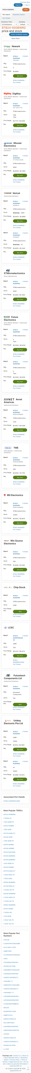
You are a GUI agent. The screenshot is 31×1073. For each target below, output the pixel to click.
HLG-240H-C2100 (10, 947)
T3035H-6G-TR (9, 890)
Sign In (27, 5)
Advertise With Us (15, 1066)
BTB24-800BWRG (10, 905)
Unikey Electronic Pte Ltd (13, 722)
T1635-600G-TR (9, 875)
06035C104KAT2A (10, 1038)
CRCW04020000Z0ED (11, 1000)
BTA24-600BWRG (10, 814)
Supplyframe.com (15, 1070)
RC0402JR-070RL (10, 966)
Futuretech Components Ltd (14, 678)
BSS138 (6, 1007)
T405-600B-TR (9, 841)
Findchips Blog (25, 2)
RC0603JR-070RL (10, 1045)
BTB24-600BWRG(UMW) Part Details (18, 662)
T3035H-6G (8, 912)
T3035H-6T (8, 818)
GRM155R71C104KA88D (12, 985)
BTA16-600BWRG (9, 856)
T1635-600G (8, 878)
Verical (12, 194)
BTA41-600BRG (9, 826)
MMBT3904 (8, 951)
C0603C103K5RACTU (11, 1041)
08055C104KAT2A (10, 1019)
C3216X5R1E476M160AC (12, 955)
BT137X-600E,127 (9, 833)
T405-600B (7, 829)
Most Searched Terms (12, 1058)
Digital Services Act (15, 1062)
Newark (15, 48)
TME (13, 449)
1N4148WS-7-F (9, 992)
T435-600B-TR (9, 863)
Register (18, 5)
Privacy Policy (14, 1060)
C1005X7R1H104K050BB (12, 943)
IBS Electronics (14, 495)
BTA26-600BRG (9, 848)
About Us (25, 1055)
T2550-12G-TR (9, 924)
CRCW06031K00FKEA (11, 1026)
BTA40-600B (8, 837)
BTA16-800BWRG (9, 860)
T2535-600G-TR (9, 897)
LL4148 (6, 1049)
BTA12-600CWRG (9, 852)
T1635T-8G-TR (9, 920)
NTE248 (6, 940)
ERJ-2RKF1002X (9, 1023)
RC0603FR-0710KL (10, 1011)
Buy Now (20, 76)
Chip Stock (19, 587)
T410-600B (7, 916)
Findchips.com (2, 3)
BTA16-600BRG (9, 867)
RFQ (20, 611)
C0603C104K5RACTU (11, 989)
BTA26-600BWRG (10, 893)
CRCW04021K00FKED (11, 974)
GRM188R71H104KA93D (12, 970)
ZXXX (5, 958)
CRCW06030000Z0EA (11, 996)
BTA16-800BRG (9, 844)
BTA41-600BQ (8, 909)
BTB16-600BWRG (9, 882)
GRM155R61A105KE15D (11, 1030)
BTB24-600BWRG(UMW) (18, 638)
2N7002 (6, 1034)
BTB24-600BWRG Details (19, 34)
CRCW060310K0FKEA (11, 962)
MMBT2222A (8, 1015)
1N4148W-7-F (8, 981)
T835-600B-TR (9, 822)
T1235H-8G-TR (9, 901)
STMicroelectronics (14, 274)
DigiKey (15, 95)
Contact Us (16, 1055)
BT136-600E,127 (9, 886)
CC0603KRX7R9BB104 (11, 1004)
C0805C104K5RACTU (11, 977)
